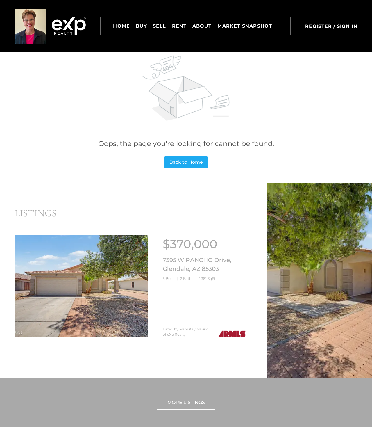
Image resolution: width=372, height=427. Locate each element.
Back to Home (186, 162)
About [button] (202, 26)
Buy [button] (141, 26)
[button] (30, 26)
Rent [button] (179, 26)
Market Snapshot (244, 26)
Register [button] (318, 26)
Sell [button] (159, 26)
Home (121, 26)
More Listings (186, 402)
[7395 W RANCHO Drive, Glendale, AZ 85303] (81, 335)
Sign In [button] (347, 26)
